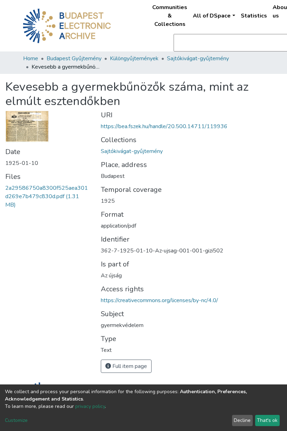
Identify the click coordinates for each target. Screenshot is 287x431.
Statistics (254, 16)
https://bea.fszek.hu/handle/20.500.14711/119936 (164, 126)
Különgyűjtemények (134, 58)
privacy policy (90, 406)
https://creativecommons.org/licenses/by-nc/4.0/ (159, 300)
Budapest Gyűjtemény (74, 58)
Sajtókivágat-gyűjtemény (198, 58)
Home (30, 58)
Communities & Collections (169, 16)
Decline (242, 420)
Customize (16, 420)
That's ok (267, 420)
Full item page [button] (129, 366)
